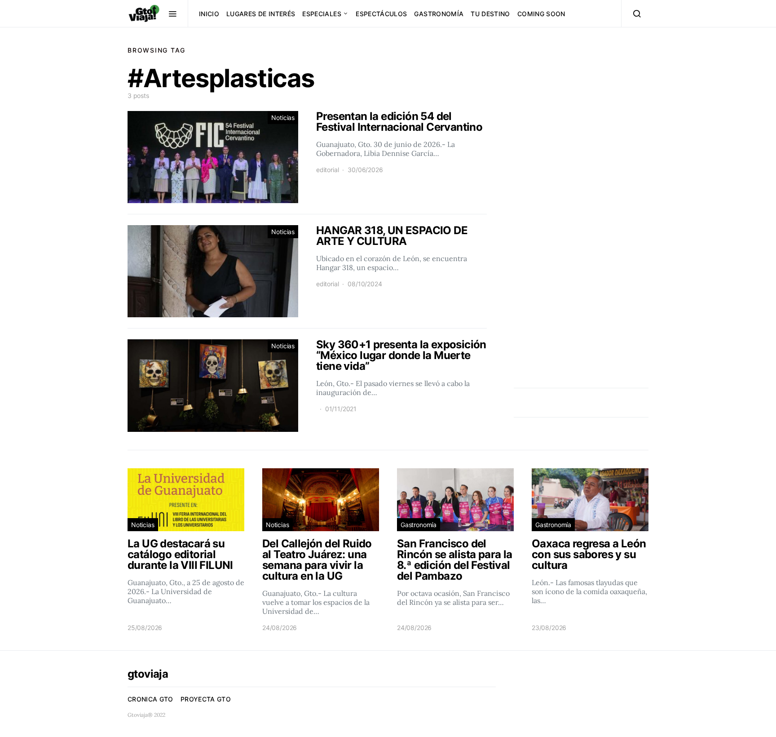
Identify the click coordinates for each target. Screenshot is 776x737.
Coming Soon (541, 14)
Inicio (209, 14)
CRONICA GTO (150, 699)
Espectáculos (381, 14)
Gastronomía (438, 14)
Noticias (283, 117)
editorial (327, 169)
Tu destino (490, 14)
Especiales (321, 14)
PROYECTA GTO (206, 699)
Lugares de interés (260, 14)
